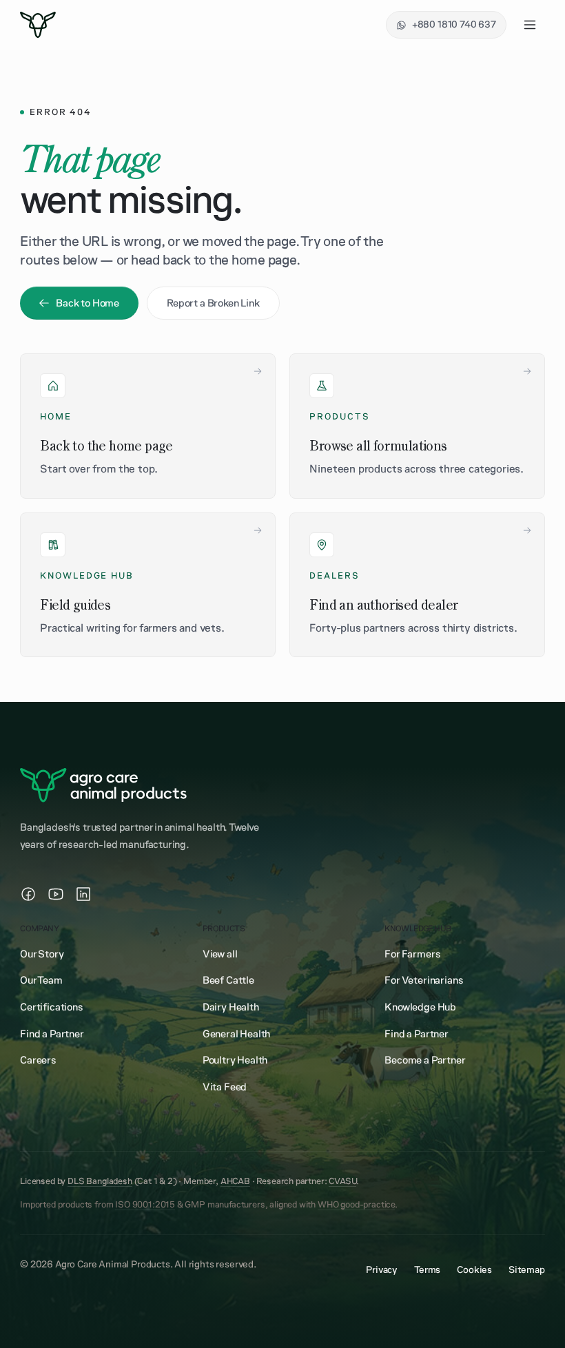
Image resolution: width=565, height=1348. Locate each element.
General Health (237, 1034)
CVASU (342, 1181)
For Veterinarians (423, 980)
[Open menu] (530, 25)
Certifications (51, 1007)
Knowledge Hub (420, 1007)
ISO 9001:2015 (145, 1204)
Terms (427, 1270)
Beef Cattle (228, 980)
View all (220, 954)
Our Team (41, 980)
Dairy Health (231, 1007)
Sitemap (526, 1270)
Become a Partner (424, 1060)
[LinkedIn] (83, 894)
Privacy (382, 1270)
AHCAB (235, 1181)
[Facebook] (28, 894)
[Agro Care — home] (38, 25)
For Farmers (412, 954)
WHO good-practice (356, 1204)
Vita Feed (225, 1087)
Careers (38, 1060)
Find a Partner (52, 1034)
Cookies (474, 1270)
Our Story (41, 954)
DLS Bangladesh (100, 1181)
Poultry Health (235, 1060)
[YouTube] (56, 894)
